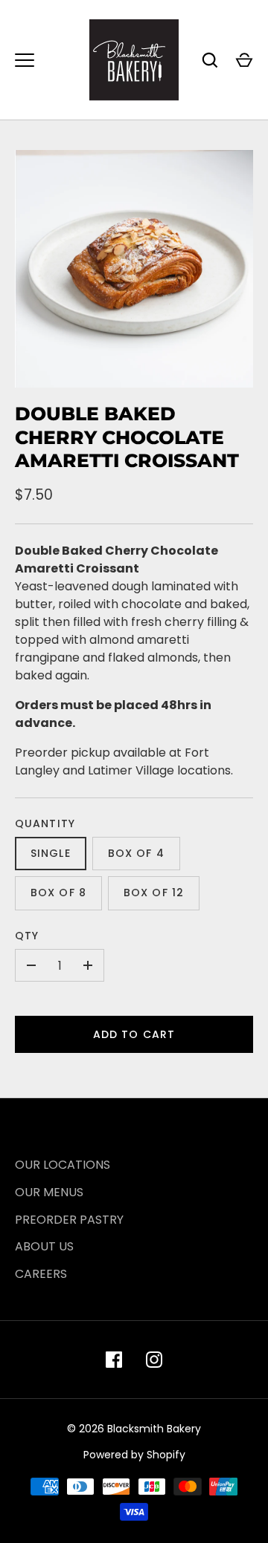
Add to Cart (134, 1034)
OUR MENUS (49, 1192)
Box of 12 (154, 892)
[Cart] (244, 60)
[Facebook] (114, 1359)
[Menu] (24, 60)
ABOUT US (44, 1246)
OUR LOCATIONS (62, 1164)
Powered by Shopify (134, 1454)
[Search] (210, 60)
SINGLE (51, 853)
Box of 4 (136, 853)
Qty (27, 935)
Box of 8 (58, 892)
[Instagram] (154, 1359)
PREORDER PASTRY (69, 1219)
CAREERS (41, 1273)
